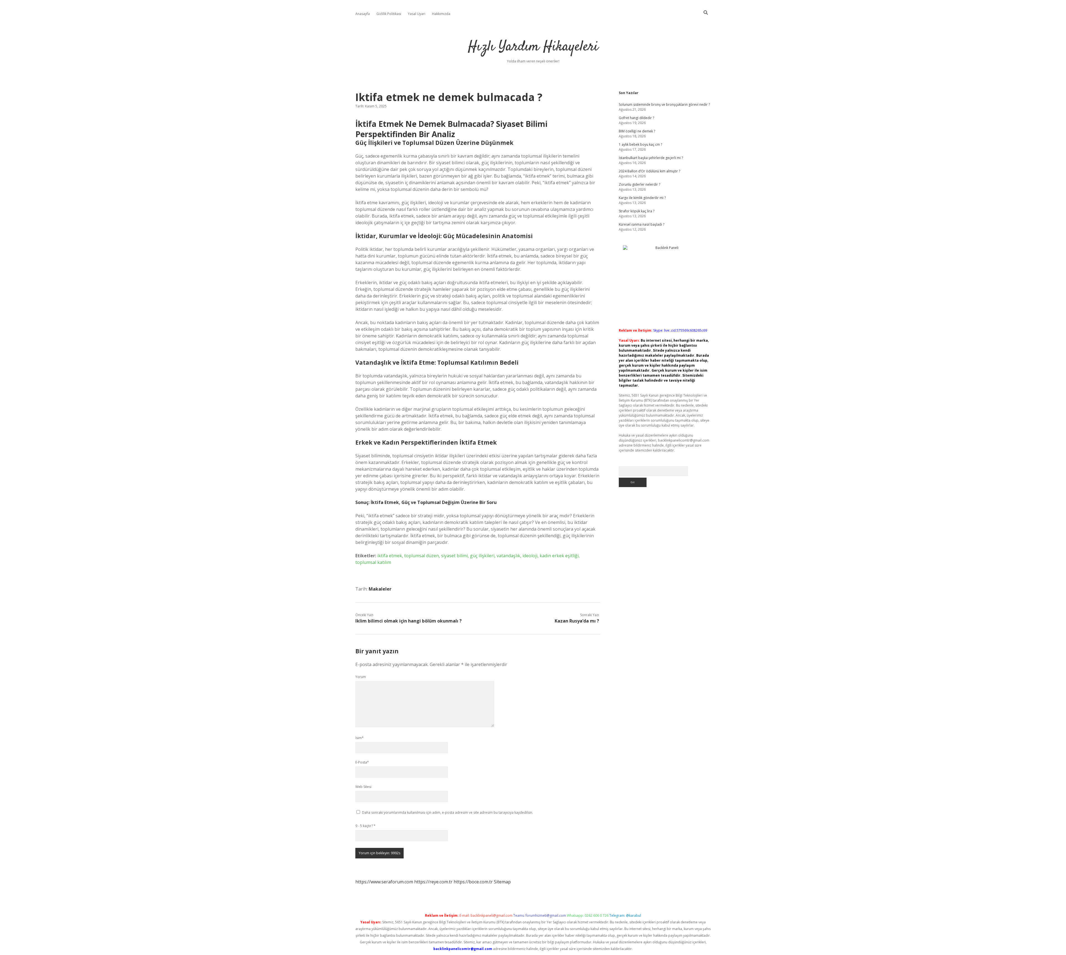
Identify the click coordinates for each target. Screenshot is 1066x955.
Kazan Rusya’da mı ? (577, 621)
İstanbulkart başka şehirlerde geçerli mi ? (651, 157)
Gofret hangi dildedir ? (636, 117)
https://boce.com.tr (473, 882)
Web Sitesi (363, 786)
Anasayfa (362, 13)
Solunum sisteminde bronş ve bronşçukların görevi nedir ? (664, 104)
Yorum (360, 676)
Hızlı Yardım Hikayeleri (533, 47)
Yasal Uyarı (416, 13)
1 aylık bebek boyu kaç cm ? (640, 144)
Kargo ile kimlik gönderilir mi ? (642, 197)
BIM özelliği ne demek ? (637, 131)
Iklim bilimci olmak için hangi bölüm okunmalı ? (408, 621)
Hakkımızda (441, 13)
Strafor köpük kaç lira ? (636, 211)
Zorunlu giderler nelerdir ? (639, 184)
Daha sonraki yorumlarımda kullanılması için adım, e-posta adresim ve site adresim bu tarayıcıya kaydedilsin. (447, 812)
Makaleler (380, 589)
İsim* (359, 737)
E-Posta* (362, 762)
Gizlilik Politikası (388, 13)
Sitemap (502, 882)
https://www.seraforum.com (384, 882)
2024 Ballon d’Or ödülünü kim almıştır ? (649, 171)
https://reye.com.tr (433, 882)
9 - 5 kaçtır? (365, 825)
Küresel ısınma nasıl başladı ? (641, 224)
